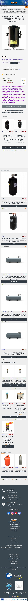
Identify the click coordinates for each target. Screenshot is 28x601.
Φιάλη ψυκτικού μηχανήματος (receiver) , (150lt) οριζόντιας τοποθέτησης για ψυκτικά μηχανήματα (14, 353)
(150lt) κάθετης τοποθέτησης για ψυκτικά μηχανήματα (12, 112)
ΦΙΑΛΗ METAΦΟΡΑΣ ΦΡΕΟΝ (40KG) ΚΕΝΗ (7, 470)
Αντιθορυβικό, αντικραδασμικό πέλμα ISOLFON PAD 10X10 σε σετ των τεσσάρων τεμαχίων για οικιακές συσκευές (20, 409)
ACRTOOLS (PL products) (8, 274)
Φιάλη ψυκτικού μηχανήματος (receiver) (15, 110)
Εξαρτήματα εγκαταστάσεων (14, 9)
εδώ (19, 69)
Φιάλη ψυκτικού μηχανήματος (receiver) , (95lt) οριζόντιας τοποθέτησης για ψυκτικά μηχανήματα (14, 278)
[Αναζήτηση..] (26, 7)
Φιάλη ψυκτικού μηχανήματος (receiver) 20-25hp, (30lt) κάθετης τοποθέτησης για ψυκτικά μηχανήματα (20, 138)
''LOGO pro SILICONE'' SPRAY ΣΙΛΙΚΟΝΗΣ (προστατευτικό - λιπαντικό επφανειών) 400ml (7, 439)
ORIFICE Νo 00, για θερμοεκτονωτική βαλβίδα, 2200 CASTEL (7, 382)
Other (3, 131)
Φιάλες (24, 9)
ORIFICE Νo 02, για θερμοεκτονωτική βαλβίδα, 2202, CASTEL (20, 382)
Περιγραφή (4, 56)
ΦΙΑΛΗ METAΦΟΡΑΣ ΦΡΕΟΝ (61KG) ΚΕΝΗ (20, 470)
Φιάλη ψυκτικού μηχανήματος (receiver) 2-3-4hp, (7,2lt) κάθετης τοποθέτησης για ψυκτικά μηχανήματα (8, 138)
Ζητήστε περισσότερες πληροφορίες (14, 106)
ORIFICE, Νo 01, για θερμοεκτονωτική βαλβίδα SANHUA (7, 407)
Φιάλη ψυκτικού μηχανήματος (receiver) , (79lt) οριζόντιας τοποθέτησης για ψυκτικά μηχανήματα (14, 316)
